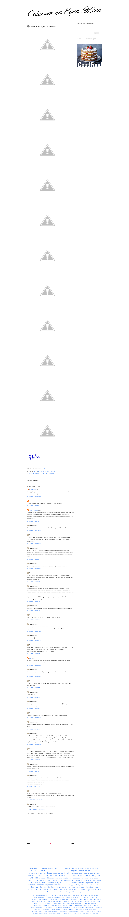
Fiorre (99, 885)
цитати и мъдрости (36, 884)
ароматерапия (34, 868)
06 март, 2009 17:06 (34, 506)
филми (81, 882)
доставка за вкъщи (92, 868)
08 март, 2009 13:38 (34, 718)
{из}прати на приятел (35, 473)
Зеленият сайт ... (57, 905)
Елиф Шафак (35, 871)
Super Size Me (92, 890)
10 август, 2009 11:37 (35, 800)
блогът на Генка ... (46, 903)
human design (61, 887)
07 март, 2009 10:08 (34, 544)
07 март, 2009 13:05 (34, 640)
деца (61, 868)
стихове (66, 882)
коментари (94, 873)
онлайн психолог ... (55, 897)
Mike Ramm (32, 489)
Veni (55, 892)
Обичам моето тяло (54, 878)
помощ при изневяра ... (56, 901)
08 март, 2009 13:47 (34, 729)
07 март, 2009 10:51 (34, 582)
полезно (85, 878)
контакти (31, 875)
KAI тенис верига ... (87, 899)
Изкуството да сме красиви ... (74, 901)
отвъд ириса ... (47, 909)
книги (86, 873)
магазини (53, 875)
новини (42, 878)
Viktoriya (68, 892)
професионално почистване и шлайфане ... (65, 899)
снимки (51, 882)
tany (30, 658)
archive (64, 885)
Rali (75, 890)
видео (44, 868)
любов (45, 875)
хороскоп (89, 882)
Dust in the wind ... (55, 913)
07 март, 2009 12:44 (34, 631)
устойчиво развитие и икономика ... (57, 911)
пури (49, 880)
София (58, 882)
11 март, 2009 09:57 (34, 771)
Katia (73, 887)
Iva (69, 887)
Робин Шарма (95, 880)
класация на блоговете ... (91, 913)
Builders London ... (38, 911)
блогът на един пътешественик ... (84, 907)
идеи (96, 870)
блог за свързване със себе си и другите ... (77, 897)
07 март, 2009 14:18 (34, 665)
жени (35, 471)
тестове (74, 882)
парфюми (67, 878)
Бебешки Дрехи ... (90, 901)
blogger (71, 885)
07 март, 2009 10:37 (34, 559)
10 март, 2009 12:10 (34, 760)
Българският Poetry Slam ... (63, 907)
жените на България (54, 871)
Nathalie (58, 889)
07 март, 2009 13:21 (34, 654)
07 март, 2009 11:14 (34, 601)
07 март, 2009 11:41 (34, 611)
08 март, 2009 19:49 (34, 744)
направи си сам (84, 875)
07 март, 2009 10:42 (34, 568)
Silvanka (82, 890)
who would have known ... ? (78, 911)
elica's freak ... (92, 911)
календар (74, 873)
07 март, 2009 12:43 (34, 620)
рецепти (85, 880)
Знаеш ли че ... (86, 870)
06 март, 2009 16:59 (34, 496)
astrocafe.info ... (42, 901)
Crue (86, 885)
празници (94, 877)
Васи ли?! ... (88, 905)
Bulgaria (79, 884)
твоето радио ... (45, 899)
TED (99, 890)
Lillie (97, 887)
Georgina (34, 887)
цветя (97, 882)
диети (67, 868)
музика (67, 875)
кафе (80, 873)
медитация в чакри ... (41, 897)
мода (61, 875)
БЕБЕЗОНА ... (79, 905)
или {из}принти (48, 473)
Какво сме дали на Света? (58, 873)
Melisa (53, 471)
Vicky (61, 892)
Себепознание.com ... (60, 903)
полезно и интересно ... (75, 903)
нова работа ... (57, 909)
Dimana (92, 884)
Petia (71, 890)
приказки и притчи (37, 880)
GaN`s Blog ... (78, 913)
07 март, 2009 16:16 (34, 676)
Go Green (51, 887)
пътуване (55, 880)
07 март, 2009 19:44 (34, 697)
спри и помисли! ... (69, 909)
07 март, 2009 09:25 (34, 530)
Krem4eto (89, 887)
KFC (82, 887)
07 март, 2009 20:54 (34, 708)
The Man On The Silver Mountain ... (87, 909)
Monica (43, 890)
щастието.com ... (94, 895)
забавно (41, 471)
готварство (53, 868)
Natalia (49, 890)
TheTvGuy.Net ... (68, 905)
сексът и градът (40, 882)
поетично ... (47, 905)
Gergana (43, 887)
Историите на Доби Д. (37, 873)
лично (38, 875)
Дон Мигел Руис (77, 868)
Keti (78, 887)
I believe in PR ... (68, 913)
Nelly (66, 890)
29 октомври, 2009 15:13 (36, 809)
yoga (80, 892)
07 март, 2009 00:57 (34, 521)
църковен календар (53, 885)
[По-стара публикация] (72, 844)
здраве (74, 870)
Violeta (75, 892)
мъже (47, 471)
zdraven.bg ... (49, 907)
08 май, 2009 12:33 (33, 786)
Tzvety (50, 892)
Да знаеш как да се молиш (41, 26)
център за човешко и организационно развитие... (72, 895)
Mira (37, 890)
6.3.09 (43, 468)
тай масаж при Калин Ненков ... (44, 895)
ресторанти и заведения (70, 880)
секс (32, 882)
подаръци (76, 878)
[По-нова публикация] (28, 844)
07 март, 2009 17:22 (34, 688)
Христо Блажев (33, 510)
